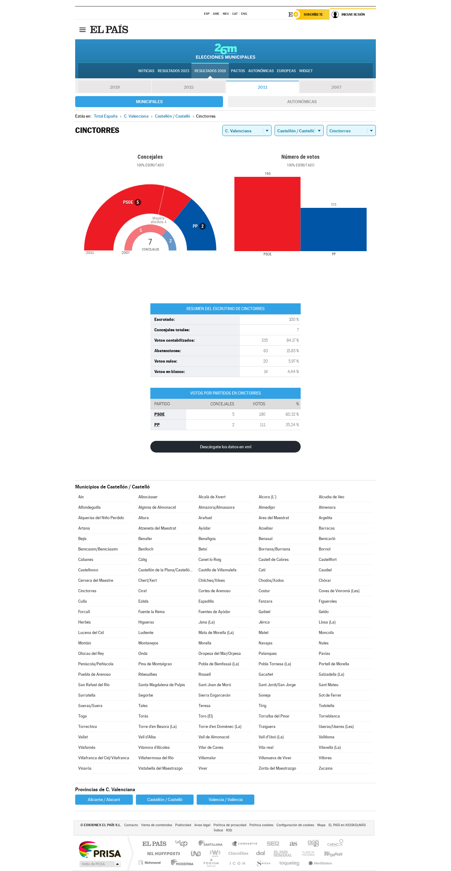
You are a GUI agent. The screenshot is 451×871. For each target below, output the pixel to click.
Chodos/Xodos (271, 580)
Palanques (268, 653)
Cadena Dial (260, 853)
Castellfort (328, 559)
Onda (143, 653)
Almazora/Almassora (217, 507)
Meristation (319, 862)
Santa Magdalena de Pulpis (161, 684)
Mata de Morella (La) (216, 632)
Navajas (265, 643)
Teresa (204, 705)
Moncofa (326, 632)
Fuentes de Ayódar (214, 611)
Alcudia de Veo (331, 497)
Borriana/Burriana (274, 549)
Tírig (262, 705)
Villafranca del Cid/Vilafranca (103, 758)
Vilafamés (86, 747)
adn (311, 844)
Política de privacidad (230, 825)
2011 (262, 87)
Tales (143, 705)
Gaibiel (264, 611)
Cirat (142, 591)
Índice (218, 830)
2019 (115, 87)
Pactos (238, 71)
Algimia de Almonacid (157, 507)
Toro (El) (206, 716)
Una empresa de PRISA (100, 849)
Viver (203, 768)
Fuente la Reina (151, 611)
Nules (324, 643)
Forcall (84, 611)
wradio (214, 853)
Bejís (82, 538)
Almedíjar (267, 507)
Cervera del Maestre (95, 580)
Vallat (83, 737)
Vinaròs (84, 768)
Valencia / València (226, 799)
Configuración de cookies (295, 825)
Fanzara (265, 601)
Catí (262, 570)
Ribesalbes (147, 674)
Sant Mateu (328, 684)
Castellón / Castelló (165, 799)
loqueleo (290, 862)
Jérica (264, 622)
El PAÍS (154, 844)
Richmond (150, 862)
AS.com (290, 844)
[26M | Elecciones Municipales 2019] (225, 51)
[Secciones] (82, 29)
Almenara (327, 507)
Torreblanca (329, 716)
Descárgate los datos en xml (225, 446)
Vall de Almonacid (214, 737)
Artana (84, 528)
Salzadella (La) (331, 674)
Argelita (325, 517)
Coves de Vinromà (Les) (339, 591)
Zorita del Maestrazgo (277, 768)
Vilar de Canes (211, 747)
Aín (81, 497)
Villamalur (207, 758)
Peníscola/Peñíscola (96, 664)
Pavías (324, 653)
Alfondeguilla (89, 507)
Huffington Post (162, 853)
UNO (196, 853)
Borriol (324, 549)
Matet (263, 632)
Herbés (84, 622)
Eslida (143, 601)
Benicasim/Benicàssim (98, 549)
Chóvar (325, 580)
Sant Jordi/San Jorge (277, 684)
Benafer (145, 538)
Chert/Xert (147, 580)
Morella (205, 643)
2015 (189, 87)
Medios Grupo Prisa (99, 864)
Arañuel (205, 517)
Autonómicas (302, 101)
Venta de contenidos (156, 825)
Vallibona (326, 737)
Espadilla (206, 601)
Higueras (146, 622)
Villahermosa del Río (156, 758)
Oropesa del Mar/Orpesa (220, 653)
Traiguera (267, 726)
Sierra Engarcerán (214, 695)
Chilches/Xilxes (212, 580)
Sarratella (86, 695)
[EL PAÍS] (110, 29)
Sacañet (266, 674)
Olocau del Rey (91, 653)
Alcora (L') (267, 497)
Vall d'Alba (147, 737)
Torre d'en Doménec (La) (220, 726)
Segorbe (145, 695)
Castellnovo (88, 570)
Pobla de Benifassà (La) (219, 664)
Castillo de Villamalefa (218, 570)
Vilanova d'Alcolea (154, 747)
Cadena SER (271, 844)
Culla (82, 601)
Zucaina (326, 768)
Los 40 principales (183, 844)
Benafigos (207, 538)
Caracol (333, 844)
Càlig (142, 559)
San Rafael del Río (94, 684)
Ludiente (145, 632)
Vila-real (266, 747)
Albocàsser (148, 497)
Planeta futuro (306, 853)
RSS (229, 830)
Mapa (321, 825)
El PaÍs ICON (237, 862)
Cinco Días (237, 853)
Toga (82, 716)
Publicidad (183, 825)
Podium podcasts (211, 862)
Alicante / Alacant (104, 799)
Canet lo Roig (210, 559)
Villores (325, 758)
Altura (143, 517)
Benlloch (145, 549)
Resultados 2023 (173, 71)
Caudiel (325, 570)
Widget (306, 71)
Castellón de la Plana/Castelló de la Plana (165, 570)
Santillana (212, 844)
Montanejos (148, 643)
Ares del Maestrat (274, 517)
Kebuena (328, 853)
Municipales (149, 101)
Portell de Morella (334, 664)
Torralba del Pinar (274, 716)
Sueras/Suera (90, 705)
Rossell (205, 674)
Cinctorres (87, 591)
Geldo (324, 611)
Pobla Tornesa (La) (275, 664)
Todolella (326, 705)
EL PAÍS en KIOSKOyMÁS (347, 825)
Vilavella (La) (330, 747)
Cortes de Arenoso (214, 591)
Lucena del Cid (91, 632)
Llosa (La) (327, 622)
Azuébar (266, 528)
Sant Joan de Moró (215, 684)
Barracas (327, 528)
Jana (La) (207, 622)
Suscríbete (313, 14)
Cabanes (85, 559)
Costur (264, 591)
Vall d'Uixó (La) (271, 737)
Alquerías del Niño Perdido (101, 517)
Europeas (286, 71)
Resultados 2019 (210, 71)
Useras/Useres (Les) (336, 726)
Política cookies (261, 825)
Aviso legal (202, 825)
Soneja (265, 695)
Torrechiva (87, 726)
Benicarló (327, 538)
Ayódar (205, 528)
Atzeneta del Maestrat (157, 528)
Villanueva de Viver (275, 758)
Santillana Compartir (244, 844)
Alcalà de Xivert (212, 497)
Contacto (131, 825)
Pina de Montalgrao (155, 664)
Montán (84, 643)
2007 (336, 87)
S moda (262, 862)
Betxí (203, 549)
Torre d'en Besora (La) (157, 726)
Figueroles (328, 601)
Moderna (180, 862)
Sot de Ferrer (330, 695)
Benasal (265, 538)
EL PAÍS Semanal (283, 853)
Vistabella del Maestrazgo (160, 768)
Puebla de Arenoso (94, 674)
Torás (143, 716)
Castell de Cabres (274, 559)
